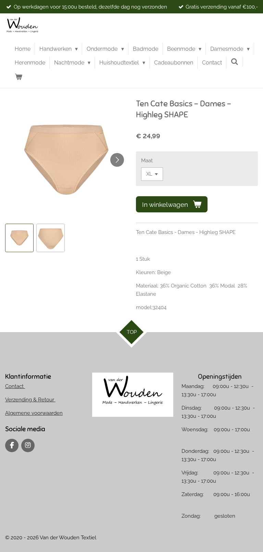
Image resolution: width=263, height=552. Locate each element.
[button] (19, 238)
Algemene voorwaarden (34, 413)
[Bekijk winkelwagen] (18, 77)
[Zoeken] (234, 62)
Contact (15, 386)
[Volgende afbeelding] (117, 160)
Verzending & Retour (30, 400)
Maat (147, 160)
